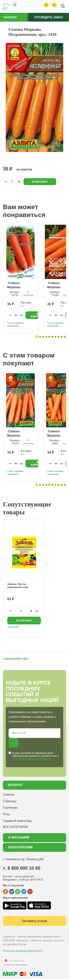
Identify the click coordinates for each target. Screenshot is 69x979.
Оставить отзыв (34, 921)
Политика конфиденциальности (23, 950)
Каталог (10, 17)
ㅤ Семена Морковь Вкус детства (54, 434)
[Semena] (25, 6)
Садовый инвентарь (17, 820)
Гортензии (10, 807)
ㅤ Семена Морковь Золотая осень (14, 285)
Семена (8, 794)
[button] (36, 336)
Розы (6, 814)
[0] (42, 6)
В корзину (40, 181)
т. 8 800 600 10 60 (21, 868)
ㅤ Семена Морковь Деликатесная (16, 434)
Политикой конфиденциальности (31, 758)
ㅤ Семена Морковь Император (55, 285)
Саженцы (9, 801)
